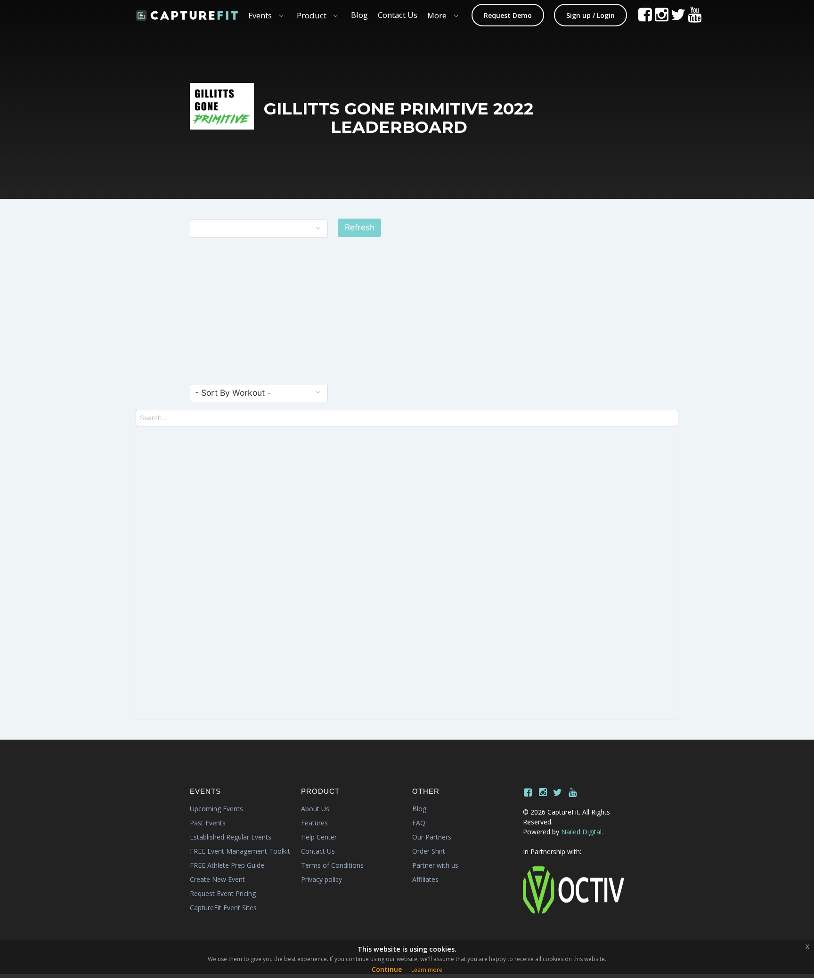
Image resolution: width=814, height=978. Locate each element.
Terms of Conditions (332, 865)
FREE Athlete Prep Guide (227, 865)
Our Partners (431, 836)
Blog (359, 14)
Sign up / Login (590, 15)
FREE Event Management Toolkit (240, 851)
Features (314, 822)
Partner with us (435, 865)
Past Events (208, 822)
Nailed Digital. (582, 831)
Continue (387, 969)
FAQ (418, 822)
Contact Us (397, 14)
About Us (315, 808)
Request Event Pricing (223, 893)
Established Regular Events (230, 836)
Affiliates (425, 879)
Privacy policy (321, 879)
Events (260, 15)
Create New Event (217, 879)
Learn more (426, 970)
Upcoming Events (216, 808)
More (437, 15)
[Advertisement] (407, 313)
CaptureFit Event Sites (223, 907)
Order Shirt (428, 851)
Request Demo (508, 15)
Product (311, 15)
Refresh (359, 227)
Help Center (319, 836)
